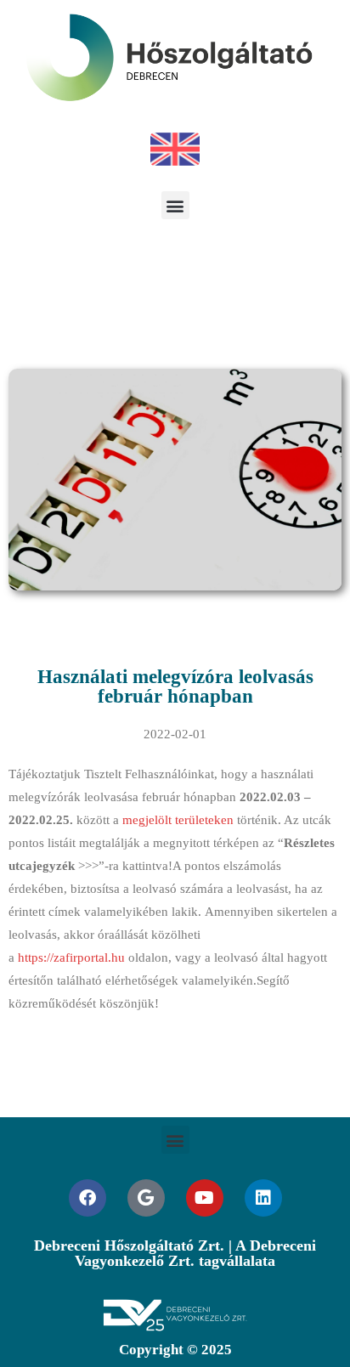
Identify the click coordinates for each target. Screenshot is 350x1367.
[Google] (146, 1198)
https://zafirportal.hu (71, 957)
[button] (175, 205)
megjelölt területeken (178, 820)
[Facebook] (87, 1198)
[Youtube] (204, 1198)
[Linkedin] (263, 1198)
